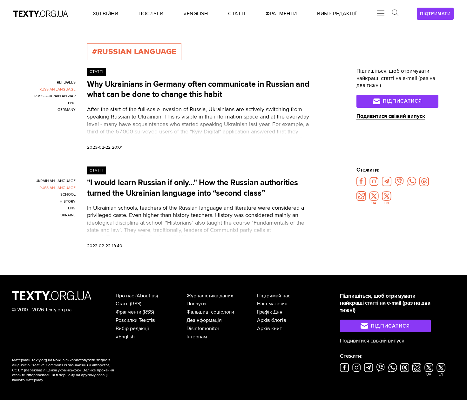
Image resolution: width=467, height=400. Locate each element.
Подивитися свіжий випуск (390, 116)
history (68, 201)
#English (125, 337)
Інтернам (196, 337)
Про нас (125, 296)
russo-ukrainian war (55, 96)
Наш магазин (272, 304)
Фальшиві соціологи (210, 312)
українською (69, 370)
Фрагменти (128, 312)
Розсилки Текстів (135, 320)
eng (72, 103)
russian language (57, 89)
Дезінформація (204, 320)
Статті (97, 71)
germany (67, 109)
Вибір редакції (132, 328)
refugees (66, 82)
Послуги (196, 304)
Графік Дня (269, 312)
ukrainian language (56, 181)
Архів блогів (271, 320)
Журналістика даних (209, 296)
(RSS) (135, 304)
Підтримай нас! (274, 296)
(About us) (146, 296)
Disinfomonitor (202, 328)
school (68, 194)
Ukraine (68, 215)
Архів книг (269, 328)
